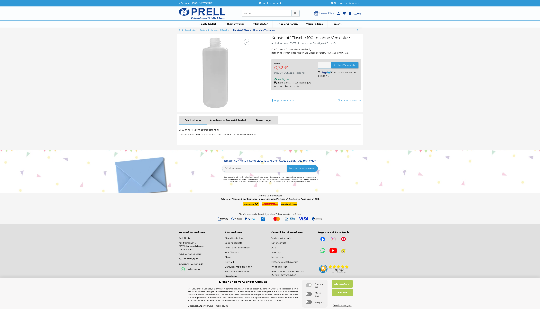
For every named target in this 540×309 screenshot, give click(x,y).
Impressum (277, 257)
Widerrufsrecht (280, 266)
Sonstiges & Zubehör (324, 43)
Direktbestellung (234, 238)
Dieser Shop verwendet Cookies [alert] (243, 281)
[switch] (309, 285)
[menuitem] (207, 24)
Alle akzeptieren (342, 284)
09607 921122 (195, 254)
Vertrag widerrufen (281, 238)
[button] (338, 13)
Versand (300, 73)
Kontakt (229, 262)
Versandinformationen (237, 271)
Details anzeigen (342, 305)
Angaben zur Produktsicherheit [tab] (228, 120)
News (228, 257)
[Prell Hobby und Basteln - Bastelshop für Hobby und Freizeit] (202, 13)
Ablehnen (342, 292)
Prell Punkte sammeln (237, 247)
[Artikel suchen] (295, 13)
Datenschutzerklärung (200, 306)
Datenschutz (278, 243)
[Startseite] (180, 30)
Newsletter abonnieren (302, 168)
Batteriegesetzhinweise (284, 262)
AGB (273, 247)
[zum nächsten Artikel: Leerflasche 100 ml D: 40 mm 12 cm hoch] (357, 30)
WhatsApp (194, 269)
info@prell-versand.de (191, 264)
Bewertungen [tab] (264, 120)
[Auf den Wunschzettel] (247, 42)
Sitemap (276, 252)
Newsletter (231, 276)
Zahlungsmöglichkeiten (238, 266)
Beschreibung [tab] (192, 120)
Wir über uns (232, 252)
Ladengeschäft (233, 243)
